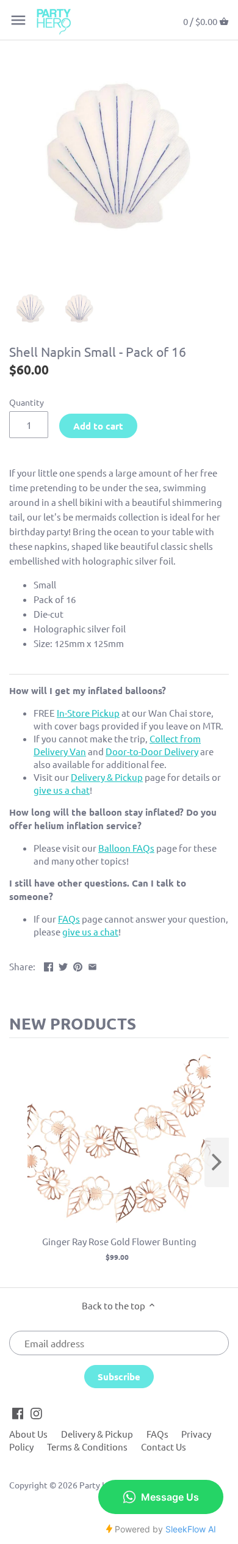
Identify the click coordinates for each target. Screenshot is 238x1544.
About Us (28, 1434)
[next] (216, 1162)
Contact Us (163, 1446)
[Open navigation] (18, 20)
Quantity (26, 402)
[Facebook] (18, 1412)
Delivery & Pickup (97, 1434)
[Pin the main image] (77, 965)
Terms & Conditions (87, 1446)
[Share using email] (92, 965)
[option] (30, 309)
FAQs (157, 1434)
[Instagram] (36, 1412)
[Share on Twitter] (63, 965)
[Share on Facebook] (48, 965)
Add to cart (98, 426)
